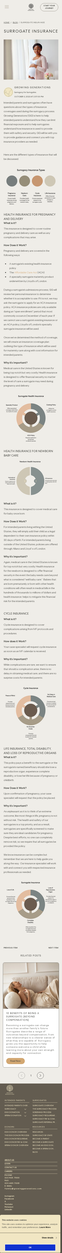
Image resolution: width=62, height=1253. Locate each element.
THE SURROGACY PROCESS (44, 1109)
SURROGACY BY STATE (42, 1136)
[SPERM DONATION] (25, 1116)
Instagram (9, 1196)
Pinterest (9, 1207)
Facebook (9, 1199)
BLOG (15, 22)
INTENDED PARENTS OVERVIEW (17, 1106)
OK (30, 1247)
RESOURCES (38, 1132)
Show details (47, 1238)
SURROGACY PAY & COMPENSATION (45, 1119)
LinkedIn (8, 1210)
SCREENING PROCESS (42, 1113)
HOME (7, 22)
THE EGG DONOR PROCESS (17, 1136)
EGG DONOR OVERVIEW (16, 1132)
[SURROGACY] (25, 1109)
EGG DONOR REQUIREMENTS (17, 1139)
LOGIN (7, 1164)
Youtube (9, 1204)
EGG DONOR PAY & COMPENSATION (17, 1142)
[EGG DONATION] (25, 1112)
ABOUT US (9, 1160)
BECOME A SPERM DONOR (44, 1149)
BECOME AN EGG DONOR (44, 1146)
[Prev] (21, 1075)
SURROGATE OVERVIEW (43, 1106)
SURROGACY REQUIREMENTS (45, 1116)
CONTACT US (11, 1168)
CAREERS (8, 1172)
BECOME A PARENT (41, 1139)
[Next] (40, 1075)
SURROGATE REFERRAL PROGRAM (45, 1122)
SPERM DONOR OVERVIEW (16, 1146)
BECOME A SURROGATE (43, 1142)
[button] (49, 7)
